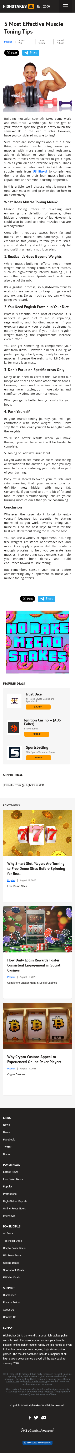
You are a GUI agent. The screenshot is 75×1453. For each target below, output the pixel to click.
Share (33, 52)
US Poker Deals (12, 1255)
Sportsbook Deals (13, 1270)
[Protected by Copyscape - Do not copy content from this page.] (37, 1443)
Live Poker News (13, 1179)
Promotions (10, 1193)
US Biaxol (40, 171)
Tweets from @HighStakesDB (24, 785)
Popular (8, 41)
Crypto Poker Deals (14, 1248)
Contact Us (9, 1317)
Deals (6, 1132)
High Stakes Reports (15, 1201)
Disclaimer (9, 1295)
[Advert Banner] (37, 642)
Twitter (7, 1147)
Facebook (9, 1139)
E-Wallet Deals (11, 1277)
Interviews (9, 1215)
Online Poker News (14, 1208)
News (6, 1124)
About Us (8, 1309)
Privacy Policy (11, 1302)
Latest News (10, 1171)
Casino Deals (11, 1262)
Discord (7, 1154)
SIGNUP (38, 706)
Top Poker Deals (12, 1240)
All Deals (8, 1233)
